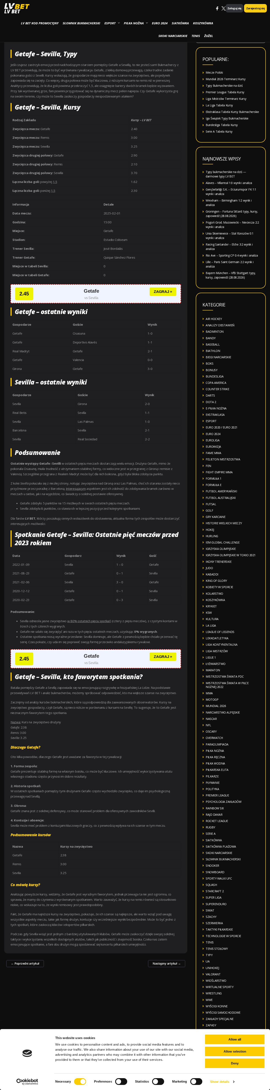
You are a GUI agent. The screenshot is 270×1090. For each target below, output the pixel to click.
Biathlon (213, 351)
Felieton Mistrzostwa (223, 459)
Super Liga (213, 897)
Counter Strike (217, 389)
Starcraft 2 (215, 891)
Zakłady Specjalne (220, 1019)
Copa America (216, 383)
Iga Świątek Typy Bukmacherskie (227, 118)
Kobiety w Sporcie (219, 587)
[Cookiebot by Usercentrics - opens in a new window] (27, 1082)
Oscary (211, 731)
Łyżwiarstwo (215, 664)
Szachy (211, 917)
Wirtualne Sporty (219, 987)
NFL (208, 725)
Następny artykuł (167, 963)
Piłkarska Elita (217, 770)
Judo (209, 568)
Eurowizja (213, 447)
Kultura (212, 619)
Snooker (212, 865)
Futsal (211, 504)
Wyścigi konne (217, 1006)
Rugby (210, 827)
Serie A (211, 834)
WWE (209, 1000)
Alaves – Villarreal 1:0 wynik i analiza (229, 183)
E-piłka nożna (216, 408)
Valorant (213, 974)
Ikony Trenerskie (218, 562)
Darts (210, 395)
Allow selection (235, 1051)
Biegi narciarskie (218, 357)
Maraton (213, 670)
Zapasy (211, 1025)
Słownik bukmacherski (81, 23)
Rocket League (217, 821)
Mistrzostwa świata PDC (225, 676)
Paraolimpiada (217, 744)
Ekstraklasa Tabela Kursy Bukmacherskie (232, 112)
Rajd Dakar (214, 815)
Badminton (215, 331)
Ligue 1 (211, 657)
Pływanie (212, 783)
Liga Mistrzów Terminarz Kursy (226, 99)
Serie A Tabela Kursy (219, 131)
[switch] (121, 1081)
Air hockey (214, 319)
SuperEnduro (216, 904)
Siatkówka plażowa (221, 846)
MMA (209, 693)
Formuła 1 (213, 478)
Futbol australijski (221, 498)
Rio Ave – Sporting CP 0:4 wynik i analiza (232, 255)
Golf (209, 510)
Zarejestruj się (255, 8)
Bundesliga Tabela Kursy (222, 125)
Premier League (217, 795)
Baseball (213, 344)
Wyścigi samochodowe (223, 1012)
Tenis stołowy (217, 949)
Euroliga (212, 440)
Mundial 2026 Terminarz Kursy (226, 79)
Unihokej (212, 968)
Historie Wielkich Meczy (224, 523)
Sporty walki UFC (219, 878)
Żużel (208, 36)
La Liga (211, 625)
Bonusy (211, 370)
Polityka (212, 789)
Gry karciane (215, 517)
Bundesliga (214, 376)
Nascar (211, 719)
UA (207, 961)
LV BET (12, 11)
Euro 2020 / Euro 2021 (222, 427)
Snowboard (215, 872)
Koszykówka (203, 23)
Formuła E (213, 485)
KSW (209, 613)
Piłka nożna (134, 23)
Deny (235, 1063)
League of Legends (220, 632)
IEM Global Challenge (222, 542)
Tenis (196, 36)
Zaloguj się (234, 8)
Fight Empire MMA (219, 472)
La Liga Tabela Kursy (219, 105)
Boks (209, 363)
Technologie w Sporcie (223, 936)
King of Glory (216, 581)
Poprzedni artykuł (25, 963)
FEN (208, 466)
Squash (211, 885)
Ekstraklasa (215, 415)
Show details (219, 1081)
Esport (110, 23)
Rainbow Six (215, 808)
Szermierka (214, 923)
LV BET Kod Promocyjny (39, 23)
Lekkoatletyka (217, 638)
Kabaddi (212, 574)
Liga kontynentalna (221, 644)
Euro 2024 (159, 23)
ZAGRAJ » (163, 292)
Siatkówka (180, 23)
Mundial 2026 (216, 706)
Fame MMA (213, 453)
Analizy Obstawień (220, 325)
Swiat (210, 910)
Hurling (212, 536)
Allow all (234, 1039)
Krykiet (211, 606)
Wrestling (214, 993)
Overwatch (214, 738)
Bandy (211, 338)
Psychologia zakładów (223, 802)
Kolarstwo (214, 594)
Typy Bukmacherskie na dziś (224, 86)
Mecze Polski (214, 72)
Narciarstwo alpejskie (223, 712)
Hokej (210, 530)
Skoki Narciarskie (172, 36)
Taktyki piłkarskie (219, 929)
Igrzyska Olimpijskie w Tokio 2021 (231, 555)
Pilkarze (212, 776)
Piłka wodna (215, 763)
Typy (209, 955)
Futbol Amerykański (221, 491)
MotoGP (212, 699)
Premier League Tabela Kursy (225, 92)
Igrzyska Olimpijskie (221, 549)
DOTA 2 (211, 402)
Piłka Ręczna (215, 757)
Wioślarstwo (216, 981)
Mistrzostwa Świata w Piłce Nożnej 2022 (227, 685)
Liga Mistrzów (217, 651)
